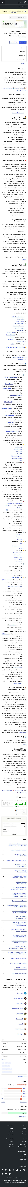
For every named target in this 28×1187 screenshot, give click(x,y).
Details (23, 48)
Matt (24, 1154)
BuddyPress (22, 1159)
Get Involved (9, 1139)
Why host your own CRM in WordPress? (21, 882)
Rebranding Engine (7, 580)
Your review (23, 1102)
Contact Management (10, 377)
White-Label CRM (17, 577)
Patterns (11, 1134)
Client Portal (8, 402)
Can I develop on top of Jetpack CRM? (21, 855)
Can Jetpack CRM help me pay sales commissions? (19, 941)
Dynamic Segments (16, 456)
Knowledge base (19, 88)
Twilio (12, 344)
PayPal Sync (20, 341)
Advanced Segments (18, 326)
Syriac (21, 1166)
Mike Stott (20, 1034)
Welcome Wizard (17, 552)
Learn (25, 1139)
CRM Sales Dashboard (18, 317)
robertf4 (21, 1024)
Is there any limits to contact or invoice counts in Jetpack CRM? (18, 844)
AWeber (12, 337)
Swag (11, 1147)
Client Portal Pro (19, 328)
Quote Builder (9, 384)
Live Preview (13, 42)
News (25, 1128)
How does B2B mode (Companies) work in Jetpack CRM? (17, 906)
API (21, 543)
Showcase (10, 1126)
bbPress (23, 1157)
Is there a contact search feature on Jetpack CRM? (19, 876)
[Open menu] (2, 2)
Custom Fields (18, 557)
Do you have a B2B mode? (19, 901)
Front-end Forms (6, 408)
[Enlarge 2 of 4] (11, 801)
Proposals (19, 539)
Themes (11, 1128)
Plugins (11, 1131)
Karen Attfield (19, 1019)
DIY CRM (19, 507)
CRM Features (23, 90)
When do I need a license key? (18, 963)
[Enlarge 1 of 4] (24, 801)
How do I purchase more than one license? (20, 968)
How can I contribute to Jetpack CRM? (21, 871)
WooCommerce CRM (6, 1072)
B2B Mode (19, 534)
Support (23, 63)
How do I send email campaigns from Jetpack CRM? (18, 947)
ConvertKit (11, 339)
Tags (20, 460)
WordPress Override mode (15, 586)
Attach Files (19, 451)
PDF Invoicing (5, 634)
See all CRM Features (18, 113)
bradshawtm (20, 1013)
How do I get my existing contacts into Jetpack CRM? (19, 888)
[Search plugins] (10, 17)
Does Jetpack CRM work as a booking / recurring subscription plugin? (19, 924)
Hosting (24, 1131)
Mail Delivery (18, 562)
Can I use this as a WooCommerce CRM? (20, 917)
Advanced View (22, 1076)
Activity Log (18, 447)
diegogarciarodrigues (17, 1008)
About (25, 1126)
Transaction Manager (15, 395)
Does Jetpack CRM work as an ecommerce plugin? (19, 911)
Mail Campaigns (20, 321)
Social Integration (17, 458)
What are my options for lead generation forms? (20, 936)
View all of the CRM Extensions (15, 347)
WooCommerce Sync (12, 431)
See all (3, 1102)
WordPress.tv (22, 1147)
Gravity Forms (11, 332)
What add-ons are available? (19, 958)
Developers (23, 1144)
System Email (18, 559)
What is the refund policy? (19, 973)
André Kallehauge (18, 998)
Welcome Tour (18, 555)
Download (23, 42)
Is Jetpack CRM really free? (19, 850)
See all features (18, 683)
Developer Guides (17, 546)
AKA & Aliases (18, 449)
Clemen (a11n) (19, 1003)
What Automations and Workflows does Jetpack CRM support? (17, 953)
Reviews (22, 51)
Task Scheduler (9, 415)
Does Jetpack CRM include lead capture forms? (19, 930)
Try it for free (23, 732)
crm (3, 1062)
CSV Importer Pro (19, 323)
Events (11, 1141)
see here (24, 744)
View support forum (21, 1116)
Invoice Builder (7, 388)
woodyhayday (19, 1029)
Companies (19, 537)
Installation (22, 55)
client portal (7, 1062)
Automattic (24, 38)
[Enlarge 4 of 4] (24, 818)
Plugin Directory (23, 6)
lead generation (5, 1065)
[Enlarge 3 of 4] (24, 810)
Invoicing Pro (20, 330)
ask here (24, 259)
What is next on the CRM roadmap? (17, 860)
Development (21, 59)
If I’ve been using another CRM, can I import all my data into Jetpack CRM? (19, 895)
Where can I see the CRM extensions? (21, 865)
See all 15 (3, 1059)
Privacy (24, 1134)
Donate (10, 1144)
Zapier (20, 548)
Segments (10, 422)
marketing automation (7, 1068)
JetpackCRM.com (7, 88)
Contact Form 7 (10, 335)
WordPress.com (21, 1151)
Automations (20, 319)
